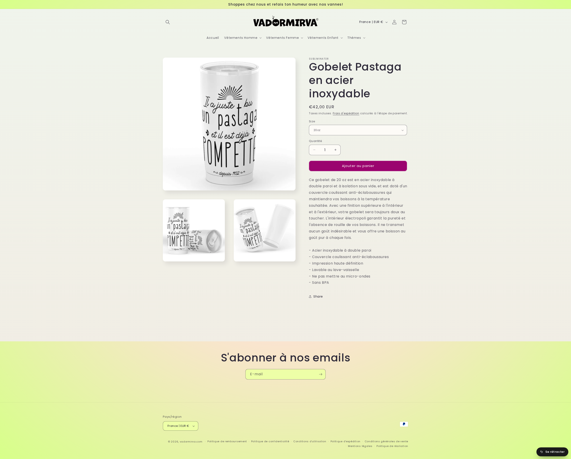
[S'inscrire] (320, 374)
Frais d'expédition (346, 113)
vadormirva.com (191, 441)
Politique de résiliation (392, 446)
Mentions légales (360, 446)
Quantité (315, 141)
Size (312, 121)
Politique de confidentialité (270, 441)
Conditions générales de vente (386, 441)
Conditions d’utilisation (309, 441)
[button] (168, 22)
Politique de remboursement (227, 441)
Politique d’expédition (345, 441)
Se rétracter (555, 452)
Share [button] (318, 296)
